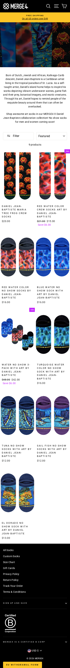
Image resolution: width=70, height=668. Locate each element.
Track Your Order (13, 585)
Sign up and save (15, 603)
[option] (35, 17)
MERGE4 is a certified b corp (24, 642)
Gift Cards (9, 568)
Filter (15, 136)
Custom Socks (11, 556)
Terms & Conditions (14, 591)
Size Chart (9, 562)
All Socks (8, 550)
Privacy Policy (11, 574)
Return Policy (10, 580)
